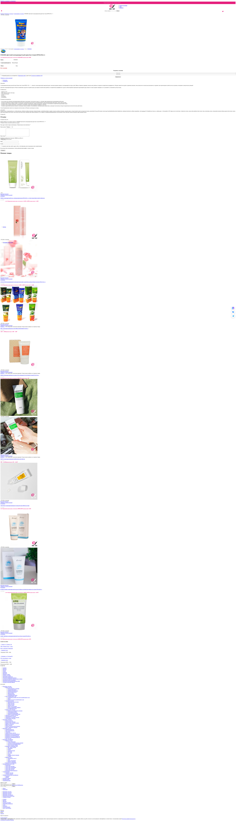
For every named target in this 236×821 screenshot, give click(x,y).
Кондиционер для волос (10, 721)
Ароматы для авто (9, 773)
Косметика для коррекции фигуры (12, 737)
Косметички (8, 765)
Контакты (5, 673)
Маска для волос (8, 725)
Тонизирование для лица (10, 716)
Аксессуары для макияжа (10, 767)
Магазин (5, 668)
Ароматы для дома (9, 772)
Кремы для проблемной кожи (14, 714)
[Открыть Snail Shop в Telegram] (233, 316)
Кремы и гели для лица (10, 709)
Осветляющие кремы (12, 711)
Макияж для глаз (8, 740)
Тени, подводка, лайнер (13, 745)
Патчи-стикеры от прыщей (13, 688)
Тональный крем (11, 750)
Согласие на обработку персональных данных (12, 678)
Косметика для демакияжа (10, 762)
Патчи (9, 698)
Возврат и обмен (6, 674)
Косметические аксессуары (8, 763)
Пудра (9, 753)
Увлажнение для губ (12, 758)
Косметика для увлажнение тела (12, 735)
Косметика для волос (7, 719)
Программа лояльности (8, 676)
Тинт (9, 759)
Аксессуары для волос (10, 768)
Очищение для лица (9, 700)
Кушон (9, 749)
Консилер (10, 751)
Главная (4, 667)
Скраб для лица (11, 704)
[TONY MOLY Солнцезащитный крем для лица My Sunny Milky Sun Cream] (18, 499)
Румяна (9, 756)
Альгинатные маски (12, 689)
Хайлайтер (10, 748)
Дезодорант (7, 731)
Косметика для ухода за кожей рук (12, 736)
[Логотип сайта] (112, 9)
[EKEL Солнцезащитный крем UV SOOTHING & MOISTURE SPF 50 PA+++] (18, 322)
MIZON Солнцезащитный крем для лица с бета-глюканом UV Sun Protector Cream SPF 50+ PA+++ (19, 375)
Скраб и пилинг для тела (10, 732)
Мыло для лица (11, 703)
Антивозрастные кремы (13, 713)
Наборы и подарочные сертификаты (10, 775)
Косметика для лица (7, 686)
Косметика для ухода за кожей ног (12, 734)
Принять (12, 819)
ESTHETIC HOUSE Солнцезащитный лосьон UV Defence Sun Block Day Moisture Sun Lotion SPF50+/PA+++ (21, 589)
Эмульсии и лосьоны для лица (11, 715)
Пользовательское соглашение (9, 680)
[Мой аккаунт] (221, 11)
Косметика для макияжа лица (11, 746)
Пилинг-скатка (11, 705)
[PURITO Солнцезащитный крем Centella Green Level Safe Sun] (18, 415)
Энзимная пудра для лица (13, 701)
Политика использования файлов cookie (11, 681)
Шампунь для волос (9, 724)
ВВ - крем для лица (12, 747)
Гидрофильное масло (12, 708)
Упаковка (7, 776)
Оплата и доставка (7, 675)
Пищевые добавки (7, 778)
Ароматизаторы (6, 771)
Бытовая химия (6, 779)
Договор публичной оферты (9, 682)
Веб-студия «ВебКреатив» (17, 785)
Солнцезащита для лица (10, 718)
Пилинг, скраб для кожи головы (12, 722)
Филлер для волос (9, 720)
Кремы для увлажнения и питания (15, 710)
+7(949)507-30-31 (4, 650)
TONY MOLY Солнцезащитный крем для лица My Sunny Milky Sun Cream (14, 505)
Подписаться (118, 76)
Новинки (5, 672)
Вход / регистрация (7, 808)
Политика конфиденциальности (9, 677)
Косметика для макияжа (8, 739)
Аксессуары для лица (9, 766)
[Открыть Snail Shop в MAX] (233, 308)
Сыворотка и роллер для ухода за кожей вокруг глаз (19, 697)
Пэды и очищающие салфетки (14, 707)
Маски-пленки (11, 693)
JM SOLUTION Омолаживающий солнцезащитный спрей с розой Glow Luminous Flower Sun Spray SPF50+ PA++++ (23, 281)
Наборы (7, 777)
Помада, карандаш (12, 761)
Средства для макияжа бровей (14, 744)
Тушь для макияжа (12, 741)
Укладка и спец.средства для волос (12, 726)
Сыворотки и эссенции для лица (12, 717)
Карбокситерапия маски (13, 690)
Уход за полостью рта (9, 730)
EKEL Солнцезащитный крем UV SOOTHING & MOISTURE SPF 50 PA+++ (14, 328)
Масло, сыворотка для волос (11, 727)
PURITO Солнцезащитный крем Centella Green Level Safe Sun (12, 459)
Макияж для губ (8, 757)
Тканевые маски (11, 694)
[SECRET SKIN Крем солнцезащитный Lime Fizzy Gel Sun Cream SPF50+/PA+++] (18, 629)
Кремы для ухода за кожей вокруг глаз (16, 699)
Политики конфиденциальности (128, 818)
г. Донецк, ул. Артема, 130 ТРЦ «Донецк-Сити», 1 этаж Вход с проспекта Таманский (6, 646)
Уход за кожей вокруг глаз (10, 696)
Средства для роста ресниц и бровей (15, 742)
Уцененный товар (6, 780)
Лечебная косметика (9, 729)
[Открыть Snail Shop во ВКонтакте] (233, 312)
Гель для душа (8, 738)
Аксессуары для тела (9, 769)
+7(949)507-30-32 (4, 660)
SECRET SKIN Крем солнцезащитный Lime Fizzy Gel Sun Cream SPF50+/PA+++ (15, 636)
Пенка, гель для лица (12, 706)
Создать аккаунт (3, 817)
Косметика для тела (7, 728)
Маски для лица (8, 687)
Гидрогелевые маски (12, 691)
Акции (4, 671)
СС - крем (10, 752)
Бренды (4, 670)
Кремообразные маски (12, 695)
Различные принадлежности (11, 770)
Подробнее (5, 819)
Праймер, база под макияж (13, 755)
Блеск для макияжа (12, 760)
